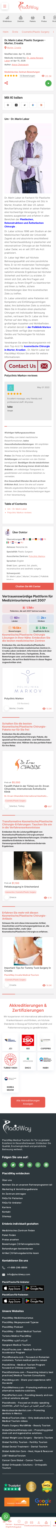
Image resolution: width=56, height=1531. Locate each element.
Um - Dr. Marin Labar (17, 509)
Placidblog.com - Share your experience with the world (26, 1381)
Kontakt (6, 1211)
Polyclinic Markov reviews (19, 512)
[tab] (5, 426)
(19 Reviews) (23, 703)
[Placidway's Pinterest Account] (29, 1165)
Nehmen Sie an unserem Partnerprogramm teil (27, 1184)
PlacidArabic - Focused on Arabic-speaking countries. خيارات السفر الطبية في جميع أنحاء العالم (27, 1404)
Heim (5, 31)
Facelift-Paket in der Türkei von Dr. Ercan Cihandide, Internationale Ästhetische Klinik (26, 788)
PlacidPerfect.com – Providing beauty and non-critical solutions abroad (28, 1396)
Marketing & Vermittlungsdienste (20, 1189)
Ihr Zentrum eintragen (14, 1193)
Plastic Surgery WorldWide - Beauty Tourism (26, 1425)
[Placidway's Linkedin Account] (46, 1165)
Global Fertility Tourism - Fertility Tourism (24, 1442)
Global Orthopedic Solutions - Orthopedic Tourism (24, 1466)
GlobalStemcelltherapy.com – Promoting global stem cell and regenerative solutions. (27, 1431)
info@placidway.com (18, 1274)
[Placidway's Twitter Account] (13, 1165)
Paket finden (9, 1235)
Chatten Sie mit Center (28, 586)
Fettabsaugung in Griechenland (21, 886)
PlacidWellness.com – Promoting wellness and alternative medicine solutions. (27, 1389)
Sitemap (6, 1216)
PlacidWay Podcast (12, 1327)
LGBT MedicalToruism (14, 1455)
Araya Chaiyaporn (20, 64)
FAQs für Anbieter (12, 1202)
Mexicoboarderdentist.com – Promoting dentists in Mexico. (23, 1412)
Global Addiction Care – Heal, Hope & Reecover (27, 1451)
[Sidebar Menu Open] (4, 6)
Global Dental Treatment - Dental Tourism (24, 1446)
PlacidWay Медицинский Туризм (20, 1322)
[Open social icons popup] (6, 83)
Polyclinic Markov (37, 556)
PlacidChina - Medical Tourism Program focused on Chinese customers (23, 1366)
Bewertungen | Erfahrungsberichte (21, 1244)
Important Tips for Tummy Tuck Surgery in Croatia (27, 969)
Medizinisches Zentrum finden (18, 1230)
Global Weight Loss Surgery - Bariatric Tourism (27, 1437)
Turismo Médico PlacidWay (16, 1336)
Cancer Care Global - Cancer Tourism (22, 1460)
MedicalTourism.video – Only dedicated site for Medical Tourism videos (27, 1419)
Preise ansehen (10, 1239)
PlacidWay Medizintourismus (17, 1317)
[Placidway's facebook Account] (5, 1165)
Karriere (6, 1207)
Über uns (7, 1180)
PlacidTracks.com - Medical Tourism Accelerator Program (21, 1351)
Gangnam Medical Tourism (16, 1345)
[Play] (48, 83)
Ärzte (15, 31)
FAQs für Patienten (12, 1198)
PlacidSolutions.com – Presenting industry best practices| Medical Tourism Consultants (27, 1374)
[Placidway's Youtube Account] (21, 1165)
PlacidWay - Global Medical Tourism (21, 1331)
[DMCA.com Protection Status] (47, 1487)
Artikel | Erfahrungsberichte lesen (20, 1253)
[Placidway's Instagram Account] (38, 1165)
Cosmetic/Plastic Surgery (35, 31)
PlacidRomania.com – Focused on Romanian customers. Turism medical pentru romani (26, 1358)
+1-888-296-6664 (17, 1267)
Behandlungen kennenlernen (17, 1248)
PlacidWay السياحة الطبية (14, 1340)
